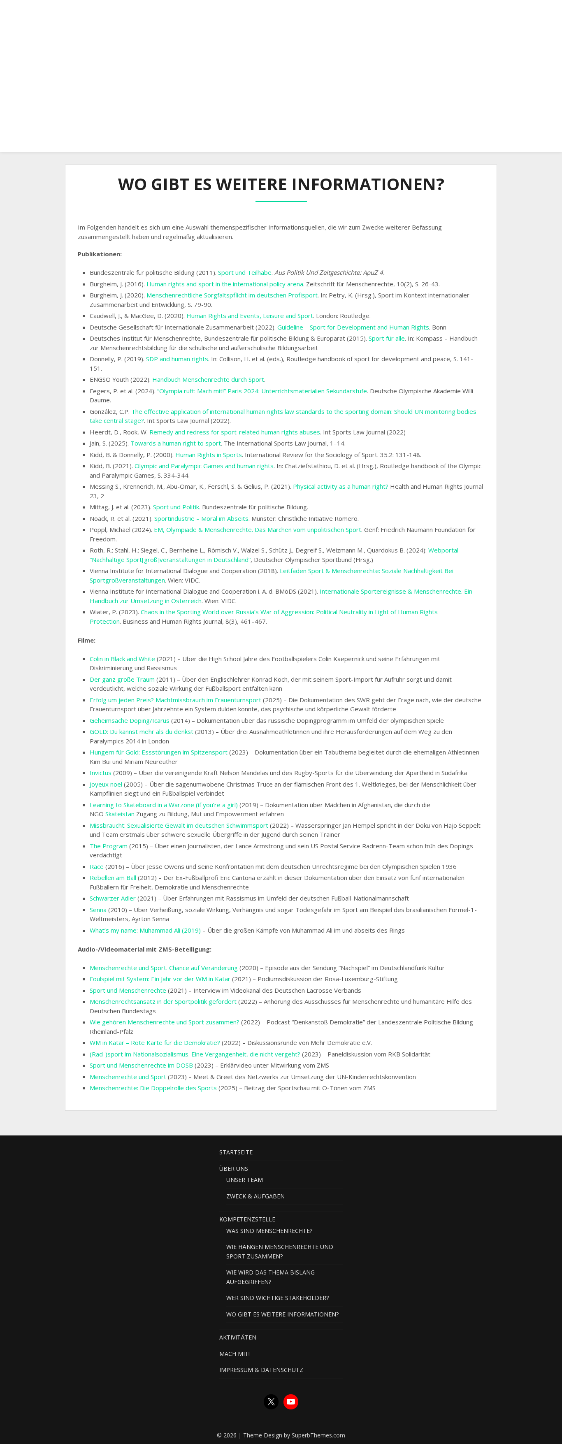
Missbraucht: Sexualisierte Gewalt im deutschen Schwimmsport (179, 825)
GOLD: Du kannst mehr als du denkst (141, 731)
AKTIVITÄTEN (322, 13)
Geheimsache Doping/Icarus (130, 720)
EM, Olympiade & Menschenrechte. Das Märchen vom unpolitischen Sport (257, 529)
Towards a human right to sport (175, 443)
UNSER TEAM (244, 1180)
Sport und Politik (176, 507)
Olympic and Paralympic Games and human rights (204, 466)
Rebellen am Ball (113, 877)
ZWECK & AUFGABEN (255, 1196)
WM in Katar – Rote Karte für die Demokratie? (156, 1042)
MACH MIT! (373, 13)
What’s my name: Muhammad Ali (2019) (145, 930)
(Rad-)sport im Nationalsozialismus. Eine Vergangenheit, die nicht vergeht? (195, 1054)
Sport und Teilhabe (245, 272)
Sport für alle (387, 338)
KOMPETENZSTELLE (255, 13)
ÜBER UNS (191, 13)
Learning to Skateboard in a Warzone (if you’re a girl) (164, 805)
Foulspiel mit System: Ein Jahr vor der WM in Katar (160, 979)
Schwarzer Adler (113, 898)
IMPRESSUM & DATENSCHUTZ (447, 13)
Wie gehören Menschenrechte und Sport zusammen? (164, 1022)
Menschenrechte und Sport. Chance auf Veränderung (164, 967)
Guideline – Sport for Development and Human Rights (353, 327)
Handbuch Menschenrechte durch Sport (208, 379)
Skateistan (120, 814)
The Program (109, 846)
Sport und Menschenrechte (129, 990)
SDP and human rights (177, 359)
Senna (98, 909)
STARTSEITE (143, 13)
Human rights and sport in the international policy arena (224, 284)
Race (97, 866)
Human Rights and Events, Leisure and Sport (249, 315)
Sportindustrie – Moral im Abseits (201, 518)
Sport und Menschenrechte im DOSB (141, 1065)
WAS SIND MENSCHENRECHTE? (269, 1231)
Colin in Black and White (122, 659)
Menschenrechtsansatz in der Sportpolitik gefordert (163, 1001)
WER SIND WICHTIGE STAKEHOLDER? (277, 1298)
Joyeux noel (107, 784)
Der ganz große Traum (122, 679)
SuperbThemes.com (318, 1435)
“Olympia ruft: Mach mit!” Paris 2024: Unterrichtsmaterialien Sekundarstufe (262, 391)
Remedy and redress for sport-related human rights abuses (234, 432)
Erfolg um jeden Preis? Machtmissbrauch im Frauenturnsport (175, 700)
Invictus (100, 772)
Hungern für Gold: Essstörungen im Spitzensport (159, 752)
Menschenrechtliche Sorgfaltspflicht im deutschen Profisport (232, 295)
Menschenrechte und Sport (129, 1077)
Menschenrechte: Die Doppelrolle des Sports (153, 1088)
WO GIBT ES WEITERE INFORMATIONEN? (282, 1314)
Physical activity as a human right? (340, 486)
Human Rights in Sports (208, 454)
